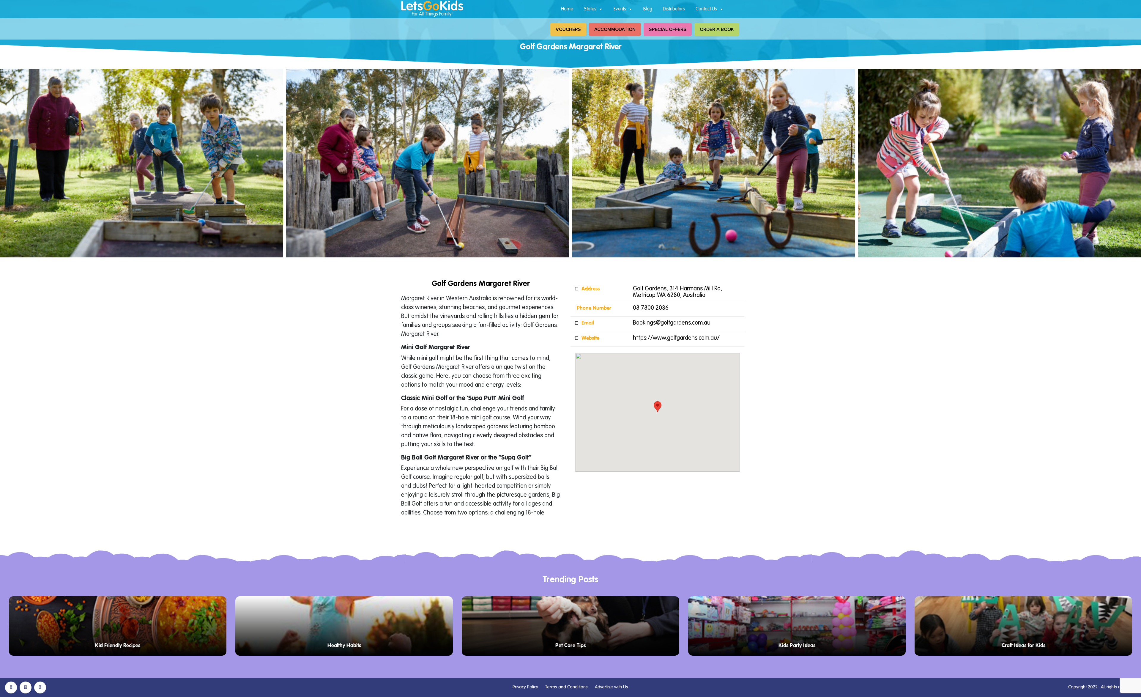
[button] (657, 406)
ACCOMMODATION (615, 29)
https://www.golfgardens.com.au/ (676, 338)
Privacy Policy (525, 687)
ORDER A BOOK (717, 29)
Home (567, 9)
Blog (647, 9)
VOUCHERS (568, 29)
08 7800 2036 (651, 308)
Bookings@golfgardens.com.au (671, 323)
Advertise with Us (611, 687)
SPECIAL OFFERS (667, 29)
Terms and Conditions (566, 687)
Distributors (674, 9)
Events (620, 9)
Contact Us (706, 9)
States (590, 9)
